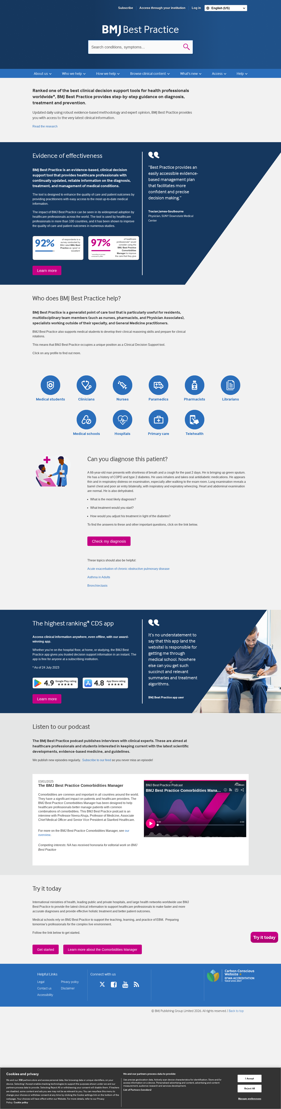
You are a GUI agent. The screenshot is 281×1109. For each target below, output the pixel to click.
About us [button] (41, 73)
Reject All (249, 1088)
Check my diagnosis (109, 541)
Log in (196, 8)
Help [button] (240, 73)
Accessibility (45, 994)
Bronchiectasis (97, 585)
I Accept (249, 1078)
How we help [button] (106, 73)
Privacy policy (70, 981)
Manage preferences (249, 1098)
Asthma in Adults (98, 577)
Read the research (45, 126)
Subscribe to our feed (96, 760)
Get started (45, 950)
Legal (40, 981)
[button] (50, 385)
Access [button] (217, 73)
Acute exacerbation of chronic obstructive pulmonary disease (128, 568)
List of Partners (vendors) (137, 1089)
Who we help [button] (72, 73)
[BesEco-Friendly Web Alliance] (230, 976)
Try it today (264, 937)
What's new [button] (189, 73)
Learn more (47, 270)
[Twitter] (102, 987)
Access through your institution (162, 8)
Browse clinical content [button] (148, 73)
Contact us (44, 988)
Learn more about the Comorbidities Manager (102, 950)
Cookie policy (21, 1102)
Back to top (236, 1011)
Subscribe (125, 8)
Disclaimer (68, 988)
